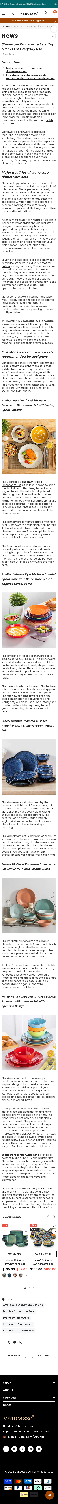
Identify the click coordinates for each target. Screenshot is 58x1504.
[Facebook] (3, 1342)
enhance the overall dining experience (25, 90)
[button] (54, 1216)
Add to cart (43, 1253)
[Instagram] (14, 1449)
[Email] (20, 1342)
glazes (11, 202)
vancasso (8, 974)
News (16, 26)
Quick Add (15, 1253)
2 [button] (29, 1288)
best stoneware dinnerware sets (24, 366)
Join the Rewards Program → (29, 20)
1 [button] (25, 1288)
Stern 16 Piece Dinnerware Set (15, 1262)
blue (9, 1275)
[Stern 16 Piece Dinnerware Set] (15, 1237)
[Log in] (45, 13)
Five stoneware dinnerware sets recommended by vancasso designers (30, 76)
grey (20, 1275)
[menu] (3, 13)
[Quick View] (26, 1231)
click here (49, 855)
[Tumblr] (8, 1342)
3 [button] (33, 1288)
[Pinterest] (22, 1449)
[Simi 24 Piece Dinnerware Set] (43, 1237)
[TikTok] (31, 1449)
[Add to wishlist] (26, 1226)
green (4, 1275)
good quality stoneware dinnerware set (29, 85)
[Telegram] (14, 1342)
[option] (15, 1251)
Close (55, 22)
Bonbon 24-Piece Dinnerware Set (22, 483)
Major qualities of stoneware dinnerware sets (24, 69)
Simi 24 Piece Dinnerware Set (43, 1262)
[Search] (12, 13)
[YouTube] (39, 1449)
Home (6, 26)
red (15, 1275)
